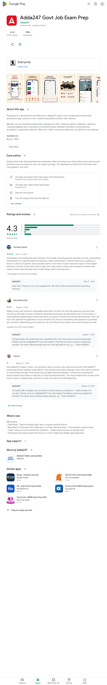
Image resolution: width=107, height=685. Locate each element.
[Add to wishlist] (20, 44)
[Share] (12, 44)
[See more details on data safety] (16, 203)
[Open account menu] (102, 4)
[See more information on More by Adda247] (31, 450)
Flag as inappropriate (19, 510)
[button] (15, 88)
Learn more (23, 66)
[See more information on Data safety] (24, 155)
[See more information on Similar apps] (25, 469)
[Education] (14, 147)
